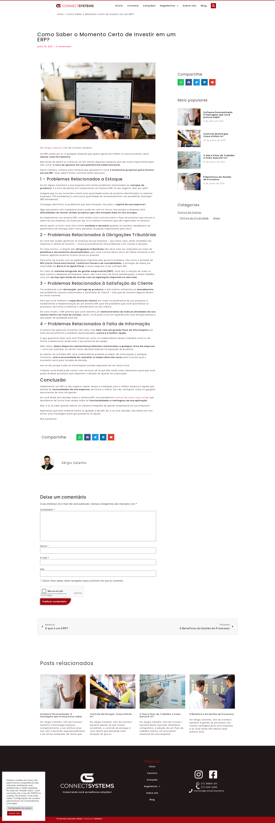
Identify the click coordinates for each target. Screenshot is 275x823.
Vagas (216, 218)
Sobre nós (190, 5)
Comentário (47, 509)
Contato (133, 5)
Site (42, 569)
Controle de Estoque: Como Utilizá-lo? (216, 135)
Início (119, 5)
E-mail (44, 558)
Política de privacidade (194, 218)
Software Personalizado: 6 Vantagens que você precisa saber (218, 115)
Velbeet (98, 819)
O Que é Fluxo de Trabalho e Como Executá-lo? (219, 156)
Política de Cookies (190, 212)
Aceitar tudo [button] (14, 813)
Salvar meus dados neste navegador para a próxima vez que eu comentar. (83, 581)
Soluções (149, 5)
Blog (204, 5)
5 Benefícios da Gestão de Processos (217, 178)
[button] (213, 5)
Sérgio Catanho (53, 147)
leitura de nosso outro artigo (133, 397)
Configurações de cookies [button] (20, 808)
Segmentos (167, 5)
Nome (44, 546)
